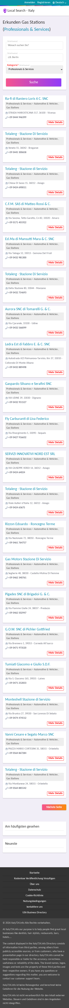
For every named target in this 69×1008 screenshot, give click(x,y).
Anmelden (29, 2)
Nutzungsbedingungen (34, 901)
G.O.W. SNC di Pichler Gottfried (27, 629)
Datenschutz (34, 890)
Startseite (34, 873)
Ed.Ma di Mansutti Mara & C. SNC (29, 239)
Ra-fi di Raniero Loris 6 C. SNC (26, 99)
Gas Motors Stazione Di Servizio (28, 559)
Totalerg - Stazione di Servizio (26, 169)
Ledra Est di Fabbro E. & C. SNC (27, 344)
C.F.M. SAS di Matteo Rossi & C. (28, 204)
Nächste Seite (54, 807)
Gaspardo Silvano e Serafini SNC (28, 384)
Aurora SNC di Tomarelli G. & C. (28, 309)
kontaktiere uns (35, 907)
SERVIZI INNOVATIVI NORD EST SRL (30, 454)
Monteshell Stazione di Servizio (27, 700)
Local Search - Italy (21, 11)
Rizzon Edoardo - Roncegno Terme (30, 524)
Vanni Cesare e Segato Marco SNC (29, 735)
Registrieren (43, 2)
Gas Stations (12, 107)
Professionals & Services (26, 29)
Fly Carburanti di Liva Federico (27, 419)
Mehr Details (55, 122)
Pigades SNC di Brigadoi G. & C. (27, 594)
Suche (33, 82)
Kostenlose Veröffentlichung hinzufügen (34, 878)
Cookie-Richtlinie (34, 895)
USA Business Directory (34, 912)
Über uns (34, 884)
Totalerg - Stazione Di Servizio (26, 134)
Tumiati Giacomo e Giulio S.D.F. (27, 664)
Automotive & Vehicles (46, 104)
